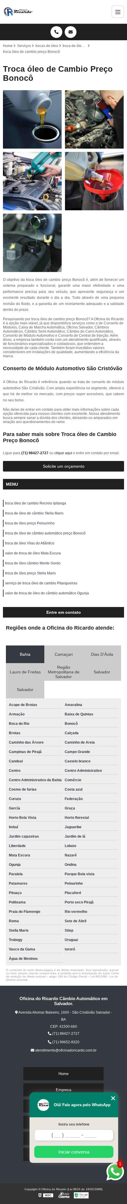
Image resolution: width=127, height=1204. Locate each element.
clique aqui (63, 453)
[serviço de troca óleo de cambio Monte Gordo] (32, 243)
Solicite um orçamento (63, 466)
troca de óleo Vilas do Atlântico (29, 543)
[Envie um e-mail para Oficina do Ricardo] (70, 32)
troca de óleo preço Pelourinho (30, 523)
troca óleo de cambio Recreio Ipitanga (35, 503)
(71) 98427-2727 (35, 453)
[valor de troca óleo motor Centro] (32, 181)
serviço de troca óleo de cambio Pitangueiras (41, 583)
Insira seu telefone (73, 1124)
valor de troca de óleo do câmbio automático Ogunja (47, 593)
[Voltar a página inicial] (18, 12)
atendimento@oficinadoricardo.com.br (65, 1050)
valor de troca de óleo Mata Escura (33, 553)
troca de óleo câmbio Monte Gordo (33, 563)
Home (63, 1073)
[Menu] (118, 12)
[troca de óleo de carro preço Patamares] (94, 119)
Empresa (63, 1090)
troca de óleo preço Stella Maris (30, 573)
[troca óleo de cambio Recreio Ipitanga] (94, 181)
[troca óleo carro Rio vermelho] (32, 119)
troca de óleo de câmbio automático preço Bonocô (45, 533)
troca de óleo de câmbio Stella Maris (34, 513)
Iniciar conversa (73, 1151)
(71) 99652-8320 (65, 1042)
